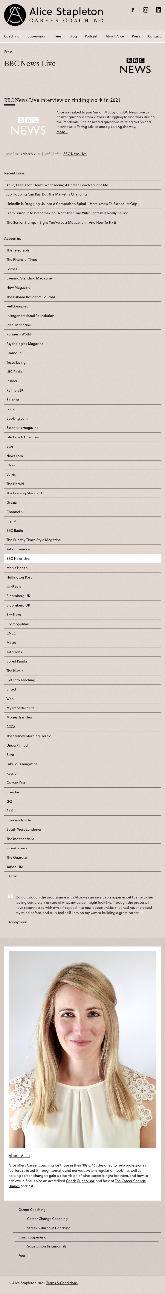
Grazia (11, 502)
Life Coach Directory (22, 437)
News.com (14, 455)
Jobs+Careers (17, 848)
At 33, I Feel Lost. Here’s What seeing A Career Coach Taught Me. (57, 185)
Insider (11, 381)
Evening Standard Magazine (29, 278)
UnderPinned (17, 745)
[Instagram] (146, 10)
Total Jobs (14, 652)
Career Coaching (32, 1209)
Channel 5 (14, 511)
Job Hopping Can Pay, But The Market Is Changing (46, 194)
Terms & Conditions (62, 1282)
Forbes (11, 269)
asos (10, 446)
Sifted (11, 689)
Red (9, 810)
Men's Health (17, 567)
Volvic (11, 474)
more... (62, 131)
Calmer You (15, 782)
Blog (73, 36)
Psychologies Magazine (25, 343)
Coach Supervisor (80, 1180)
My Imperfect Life (20, 708)
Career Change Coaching (47, 1218)
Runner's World (18, 334)
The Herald (15, 483)
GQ (9, 801)
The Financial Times (21, 259)
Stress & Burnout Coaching (48, 1228)
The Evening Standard (24, 493)
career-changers (35, 1175)
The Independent (20, 838)
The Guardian (17, 857)
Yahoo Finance (18, 549)
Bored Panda (16, 661)
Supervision (37, 36)
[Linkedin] (159, 10)
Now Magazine (18, 287)
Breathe (12, 792)
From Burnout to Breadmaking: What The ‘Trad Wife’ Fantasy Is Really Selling (67, 213)
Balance (12, 399)
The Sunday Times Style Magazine (33, 539)
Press (136, 36)
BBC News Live (75, 153)
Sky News (13, 614)
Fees (57, 36)
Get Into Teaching (20, 680)
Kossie (11, 773)
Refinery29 (14, 390)
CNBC (11, 633)
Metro (11, 642)
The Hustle (14, 670)
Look (10, 409)
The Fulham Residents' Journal (30, 297)
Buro (10, 754)
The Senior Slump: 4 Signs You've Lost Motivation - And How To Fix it (61, 222)
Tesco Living (16, 362)
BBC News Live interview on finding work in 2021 (62, 100)
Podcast (91, 36)
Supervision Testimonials (47, 1246)
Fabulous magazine (22, 764)
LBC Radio (14, 371)
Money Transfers (19, 717)
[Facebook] (133, 10)
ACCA (10, 726)
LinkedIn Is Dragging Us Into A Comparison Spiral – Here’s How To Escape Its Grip (71, 203)
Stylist (11, 521)
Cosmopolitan (17, 624)
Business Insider (19, 820)
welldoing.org (17, 306)
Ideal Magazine (18, 325)
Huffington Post (19, 577)
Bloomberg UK (18, 595)
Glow (10, 465)
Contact (154, 36)
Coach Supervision (33, 1237)
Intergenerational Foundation (30, 315)
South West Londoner (23, 829)
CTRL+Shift (15, 876)
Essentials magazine (22, 427)
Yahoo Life (14, 866)
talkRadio (13, 586)
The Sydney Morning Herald (28, 736)
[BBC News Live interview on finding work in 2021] (28, 128)
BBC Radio (14, 530)
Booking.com (17, 418)
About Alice (115, 36)
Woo (10, 698)
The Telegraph (17, 250)
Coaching (12, 36)
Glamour (13, 353)
